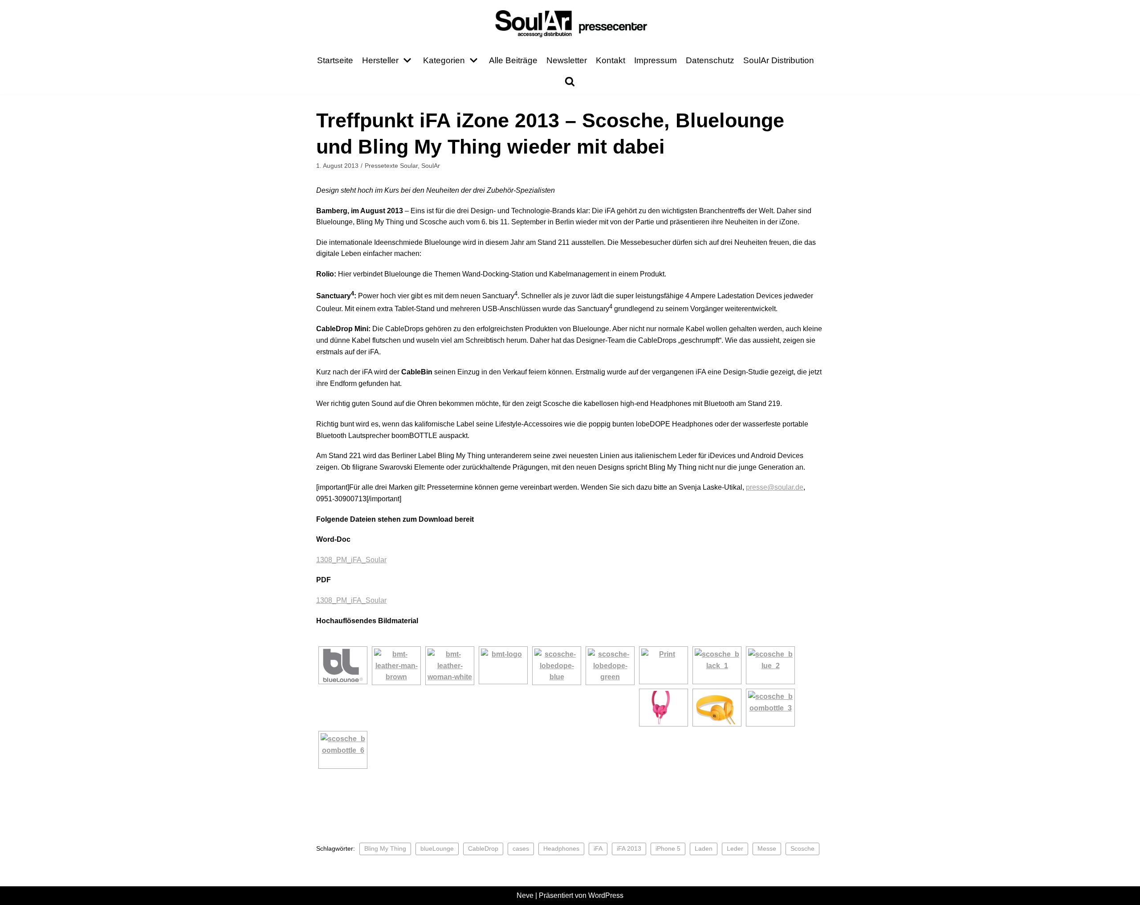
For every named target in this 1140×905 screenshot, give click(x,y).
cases (521, 848)
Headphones (561, 848)
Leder (735, 848)
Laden (703, 848)
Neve (525, 895)
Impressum (655, 60)
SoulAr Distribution (778, 60)
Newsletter (566, 60)
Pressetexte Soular (391, 165)
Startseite (335, 60)
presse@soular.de (774, 487)
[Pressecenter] (570, 23)
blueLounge (437, 848)
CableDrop (483, 848)
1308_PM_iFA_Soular (351, 560)
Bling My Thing (385, 848)
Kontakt (610, 60)
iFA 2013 (629, 848)
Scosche (802, 848)
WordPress (605, 895)
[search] (570, 81)
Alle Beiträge (513, 60)
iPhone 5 (668, 848)
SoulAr (430, 165)
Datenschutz (710, 60)
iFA (598, 848)
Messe (766, 848)
